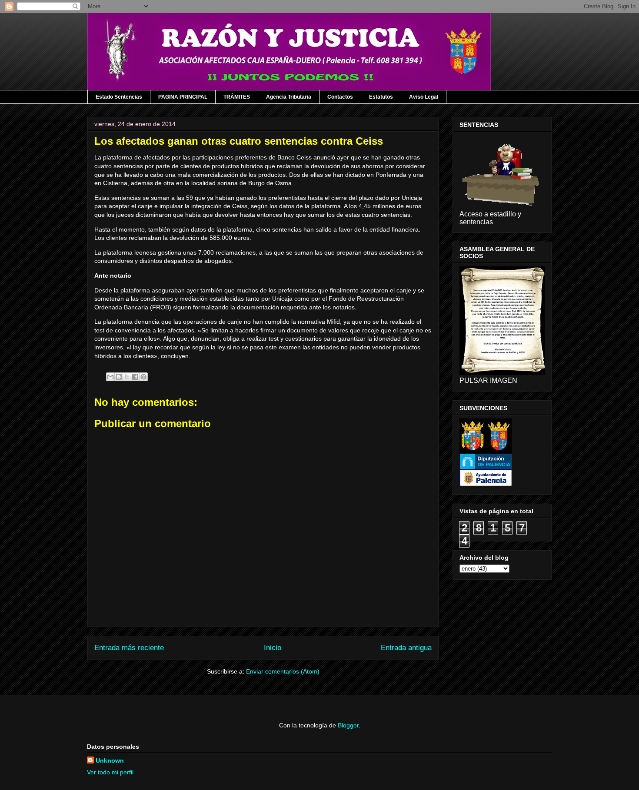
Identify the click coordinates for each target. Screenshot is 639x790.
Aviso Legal (423, 97)
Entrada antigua (406, 648)
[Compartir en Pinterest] (143, 376)
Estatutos (381, 97)
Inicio (272, 648)
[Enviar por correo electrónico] (110, 376)
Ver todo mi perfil (110, 772)
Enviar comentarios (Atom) (283, 671)
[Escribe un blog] (118, 376)
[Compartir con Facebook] (135, 376)
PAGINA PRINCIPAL (182, 97)
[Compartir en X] (127, 376)
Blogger (348, 725)
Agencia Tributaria (288, 97)
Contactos (340, 97)
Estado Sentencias (119, 97)
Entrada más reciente (129, 648)
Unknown (110, 760)
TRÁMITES (236, 97)
